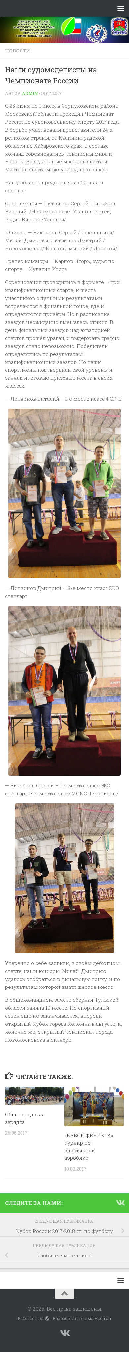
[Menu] (120, 8)
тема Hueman (97, 1318)
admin (30, 93)
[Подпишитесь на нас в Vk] (120, 1203)
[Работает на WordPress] (47, 1318)
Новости (17, 51)
